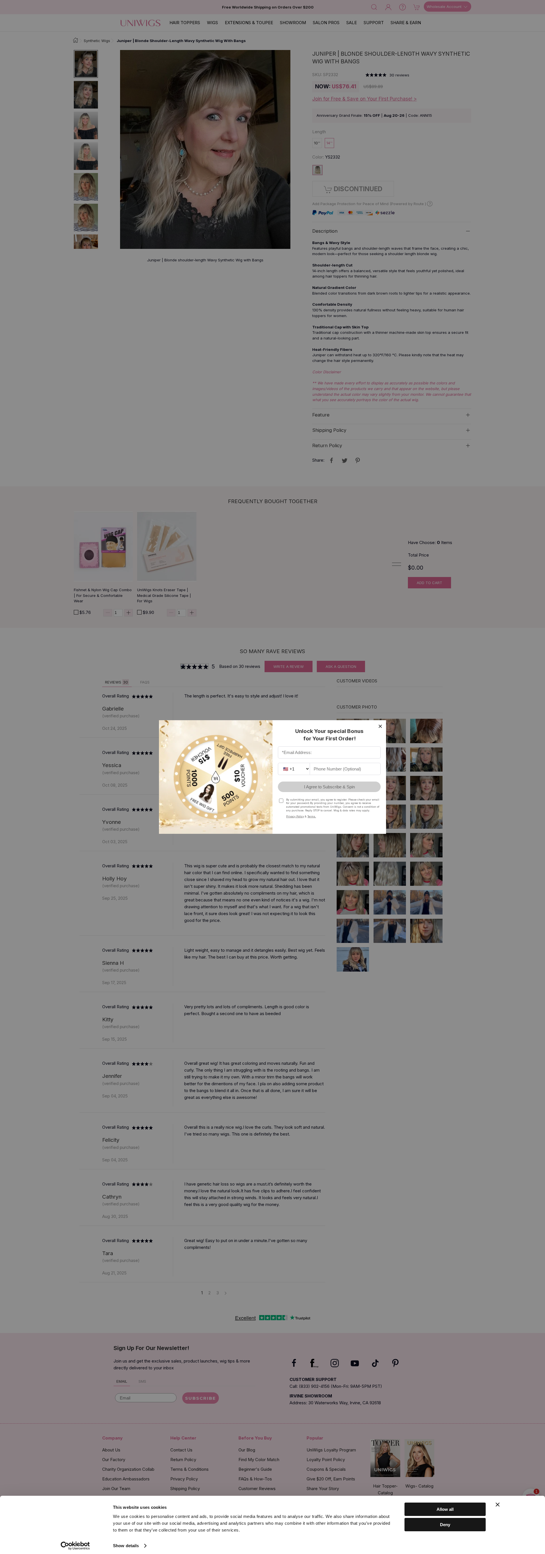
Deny (445, 1524)
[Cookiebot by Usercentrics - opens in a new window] (75, 1545)
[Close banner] (498, 1505)
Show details (126, 1545)
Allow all (445, 1509)
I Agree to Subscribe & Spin (329, 786)
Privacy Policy (295, 816)
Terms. (311, 816)
